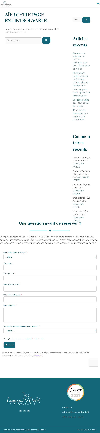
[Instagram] (24, 411)
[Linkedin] (28, 411)
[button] (98, 3)
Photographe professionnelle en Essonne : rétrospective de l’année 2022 (81, 79)
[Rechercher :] (23, 40)
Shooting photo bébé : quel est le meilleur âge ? (81, 92)
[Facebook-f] (20, 411)
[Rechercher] (46, 40)
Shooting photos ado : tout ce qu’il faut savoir (81, 103)
